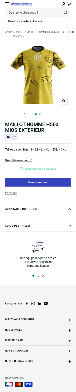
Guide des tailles (18, 225)
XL (47, 149)
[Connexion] (63, 4)
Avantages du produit (22, 209)
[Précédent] (24, 114)
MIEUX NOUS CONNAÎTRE (19, 319)
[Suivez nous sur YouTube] (46, 303)
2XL (55, 149)
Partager (11, 193)
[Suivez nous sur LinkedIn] (39, 303)
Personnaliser (38, 182)
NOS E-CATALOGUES (16, 350)
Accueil (9, 32)
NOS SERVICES (13, 329)
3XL (63, 149)
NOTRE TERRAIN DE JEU (19, 361)
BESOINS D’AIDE (14, 340)
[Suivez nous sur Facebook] (27, 303)
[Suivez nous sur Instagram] (33, 303)
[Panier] (69, 4)
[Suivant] (52, 114)
